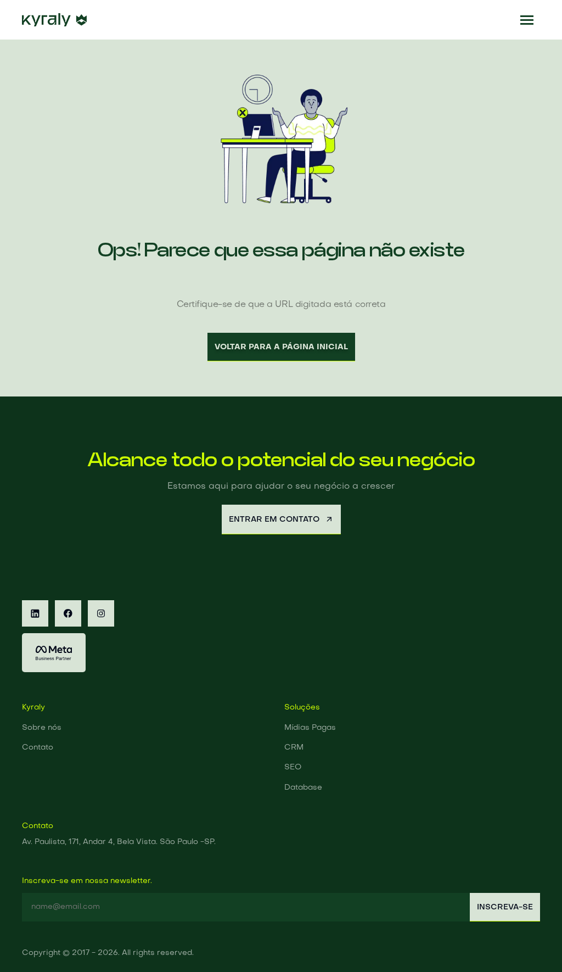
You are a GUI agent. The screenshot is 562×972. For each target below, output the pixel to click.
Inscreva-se (505, 907)
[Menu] (527, 20)
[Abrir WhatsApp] (534, 944)
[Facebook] (68, 613)
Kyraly (33, 707)
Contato (37, 747)
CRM (294, 747)
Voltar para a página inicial (281, 347)
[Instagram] (101, 613)
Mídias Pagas (310, 727)
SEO (292, 767)
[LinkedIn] (35, 613)
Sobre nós (41, 727)
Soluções (302, 707)
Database (303, 787)
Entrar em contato (274, 519)
